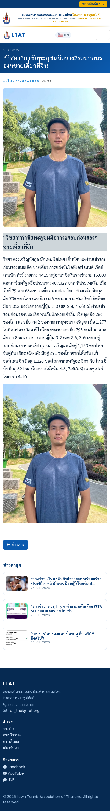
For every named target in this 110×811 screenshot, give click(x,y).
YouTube (16, 773)
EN (66, 35)
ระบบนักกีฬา (91, 4)
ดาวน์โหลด (11, 741)
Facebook (16, 767)
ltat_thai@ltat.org (23, 710)
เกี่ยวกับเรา (11, 747)
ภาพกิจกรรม (12, 734)
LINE (11, 779)
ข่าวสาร (13, 50)
